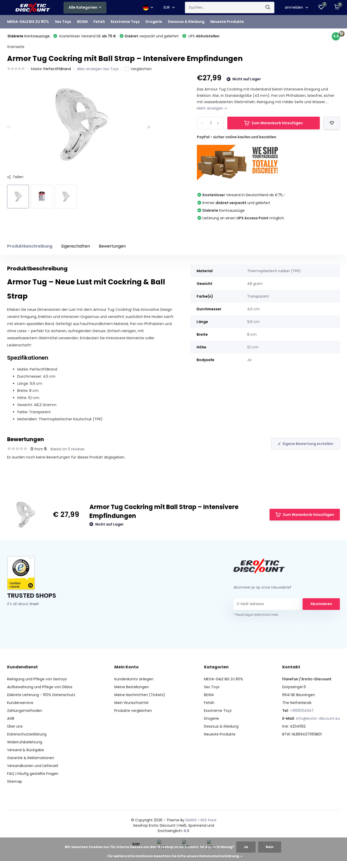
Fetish (99, 21)
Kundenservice (20, 702)
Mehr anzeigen (210, 108)
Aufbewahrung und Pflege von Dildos (39, 686)
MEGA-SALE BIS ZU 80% (28, 21)
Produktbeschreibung (29, 246)
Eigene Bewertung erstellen (308, 443)
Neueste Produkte (227, 21)
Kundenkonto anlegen (133, 679)
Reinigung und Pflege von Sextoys (37, 679)
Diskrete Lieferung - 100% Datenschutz (41, 694)
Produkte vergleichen (133, 710)
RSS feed (208, 820)
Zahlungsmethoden (24, 710)
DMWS (191, 820)
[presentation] (9, 127)
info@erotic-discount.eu (318, 718)
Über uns (15, 726)
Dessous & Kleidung (186, 21)
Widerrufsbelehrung (24, 742)
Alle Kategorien (83, 7)
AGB (10, 718)
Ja (246, 847)
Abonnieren (321, 603)
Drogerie (154, 21)
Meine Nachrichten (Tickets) (139, 694)
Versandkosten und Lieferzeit (32, 765)
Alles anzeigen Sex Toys (98, 68)
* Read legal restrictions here (255, 614)
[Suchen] (268, 7)
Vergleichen (141, 68)
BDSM (82, 21)
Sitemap (14, 781)
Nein (270, 847)
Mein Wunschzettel (131, 702)
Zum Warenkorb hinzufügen (277, 123)
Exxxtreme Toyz (125, 21)
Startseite (15, 46)
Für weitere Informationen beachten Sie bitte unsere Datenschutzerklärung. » (174, 856)
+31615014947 (302, 710)
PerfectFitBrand (57, 68)
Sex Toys (63, 21)
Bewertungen (112, 246)
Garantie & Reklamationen (30, 757)
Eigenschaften (75, 246)
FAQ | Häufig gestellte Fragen (32, 773)
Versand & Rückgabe (25, 749)
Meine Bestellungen (131, 686)
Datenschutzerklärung (26, 734)
